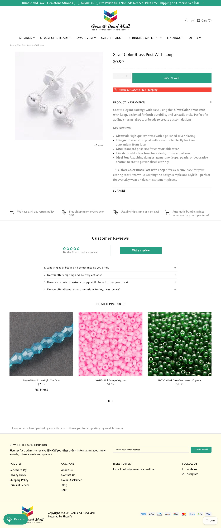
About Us (67, 470)
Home (11, 45)
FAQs (64, 490)
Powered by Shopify (60, 516)
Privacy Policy (17, 475)
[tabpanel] (41, 355)
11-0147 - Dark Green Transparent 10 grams (179, 380)
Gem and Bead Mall (110, 20)
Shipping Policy (18, 480)
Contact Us (68, 475)
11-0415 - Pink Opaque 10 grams (111, 380)
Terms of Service (19, 485)
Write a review (141, 250)
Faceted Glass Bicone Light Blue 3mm (41, 380)
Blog (64, 485)
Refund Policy (17, 470)
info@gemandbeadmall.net (139, 469)
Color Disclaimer (71, 480)
